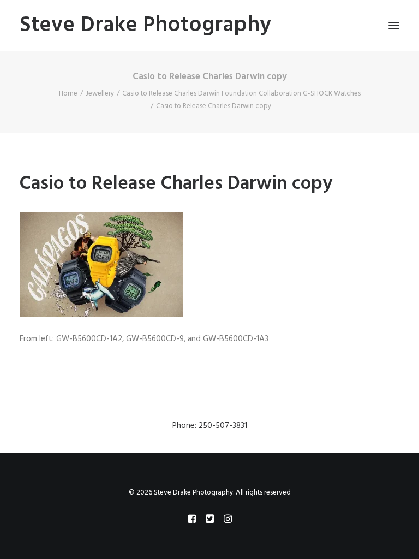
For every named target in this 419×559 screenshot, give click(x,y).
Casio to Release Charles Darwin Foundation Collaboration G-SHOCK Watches (241, 93)
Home (68, 93)
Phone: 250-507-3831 (209, 425)
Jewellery (100, 93)
